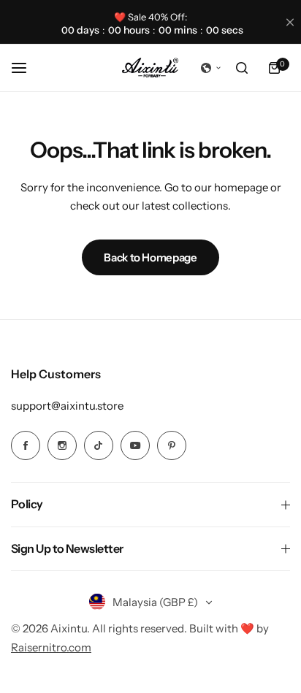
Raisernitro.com (51, 647)
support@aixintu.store (67, 406)
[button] (211, 68)
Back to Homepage (150, 257)
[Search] (242, 68)
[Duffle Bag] (150, 68)
